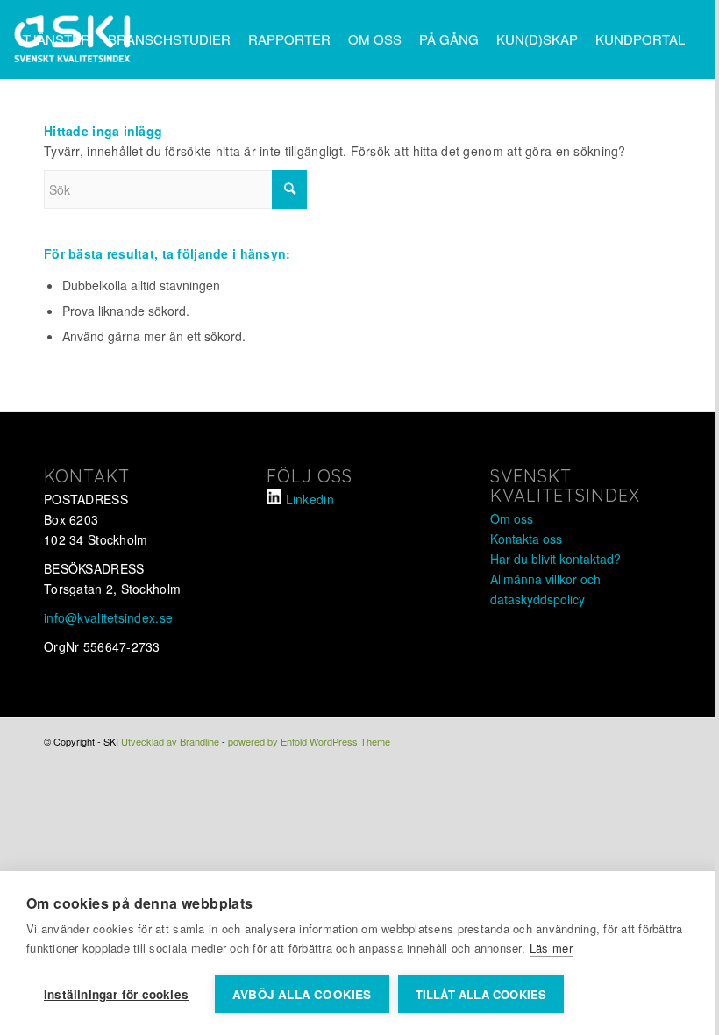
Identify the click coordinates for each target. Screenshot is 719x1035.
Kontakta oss (526, 538)
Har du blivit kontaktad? (555, 558)
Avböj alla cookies (302, 994)
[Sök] (105, 116)
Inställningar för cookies (116, 994)
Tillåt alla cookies (481, 994)
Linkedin (310, 499)
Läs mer (551, 947)
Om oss (511, 518)
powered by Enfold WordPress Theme (309, 741)
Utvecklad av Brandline (170, 741)
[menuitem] (56, 39)
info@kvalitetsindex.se (108, 617)
